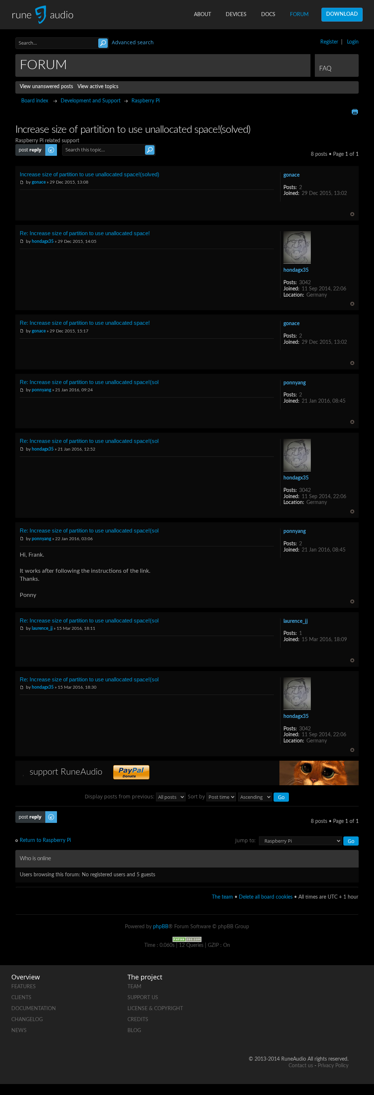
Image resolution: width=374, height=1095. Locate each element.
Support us (142, 997)
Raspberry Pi (145, 101)
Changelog (27, 1019)
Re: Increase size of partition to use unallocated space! (85, 233)
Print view (355, 112)
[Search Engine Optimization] (187, 939)
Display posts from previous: (120, 796)
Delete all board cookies (266, 897)
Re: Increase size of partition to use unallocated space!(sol (89, 382)
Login (353, 42)
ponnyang (41, 390)
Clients (21, 997)
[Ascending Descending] (264, 796)
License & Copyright (155, 1008)
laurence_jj (42, 628)
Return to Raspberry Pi (45, 840)
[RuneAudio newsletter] (342, 1036)
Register (329, 42)
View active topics (97, 86)
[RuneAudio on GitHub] (287, 985)
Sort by (197, 796)
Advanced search (133, 42)
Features (23, 986)
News (19, 1030)
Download (342, 14)
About (202, 14)
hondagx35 (43, 241)
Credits (137, 1019)
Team (134, 986)
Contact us (301, 1065)
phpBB (160, 926)
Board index (34, 101)
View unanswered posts (46, 86)
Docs (268, 14)
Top (352, 214)
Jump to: (245, 840)
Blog (134, 1030)
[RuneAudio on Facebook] (315, 985)
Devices (236, 14)
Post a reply (28, 147)
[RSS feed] (342, 1010)
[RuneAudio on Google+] (287, 1010)
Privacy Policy (333, 1065)
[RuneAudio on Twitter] (342, 985)
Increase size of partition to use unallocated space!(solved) (89, 174)
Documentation (33, 1008)
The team (222, 897)
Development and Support (91, 101)
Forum (299, 14)
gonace (39, 182)
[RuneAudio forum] (315, 1010)
